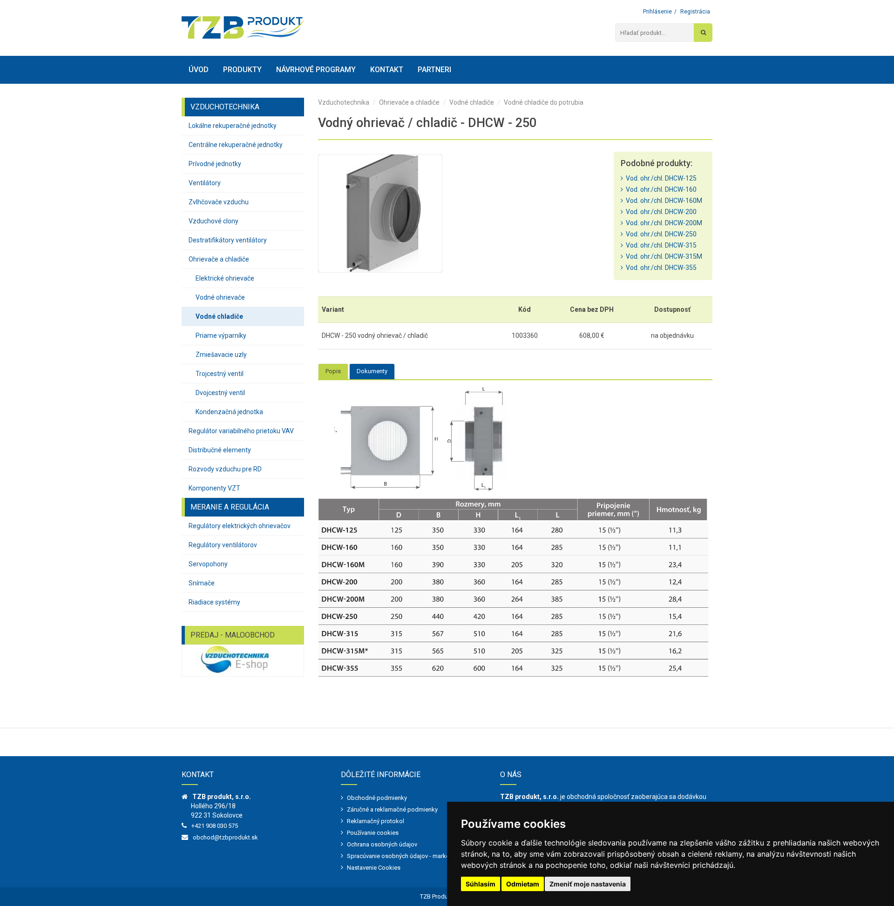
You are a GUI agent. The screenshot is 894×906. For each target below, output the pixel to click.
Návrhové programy (316, 69)
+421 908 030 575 (214, 825)
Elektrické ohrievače (225, 278)
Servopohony (208, 564)
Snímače (202, 583)
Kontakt (386, 69)
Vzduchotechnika (343, 102)
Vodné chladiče (219, 316)
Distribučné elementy (220, 450)
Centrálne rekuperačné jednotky (236, 144)
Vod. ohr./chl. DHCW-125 (660, 178)
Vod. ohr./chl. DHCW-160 (660, 189)
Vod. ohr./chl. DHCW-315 (660, 245)
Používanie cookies (373, 832)
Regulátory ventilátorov (223, 545)
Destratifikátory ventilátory (228, 240)
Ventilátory (205, 183)
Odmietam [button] (522, 884)
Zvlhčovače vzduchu (219, 202)
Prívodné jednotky (215, 164)
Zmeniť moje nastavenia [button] (587, 884)
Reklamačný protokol (375, 821)
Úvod (199, 69)
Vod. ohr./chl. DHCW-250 (660, 234)
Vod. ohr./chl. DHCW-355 (660, 267)
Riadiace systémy (214, 602)
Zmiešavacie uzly (221, 354)
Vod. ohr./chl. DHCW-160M (662, 200)
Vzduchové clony (213, 221)
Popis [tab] (333, 371)
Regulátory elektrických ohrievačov (240, 526)
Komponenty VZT (214, 488)
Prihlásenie (657, 11)
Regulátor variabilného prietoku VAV (241, 431)
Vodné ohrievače (220, 297)
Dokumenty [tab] (372, 371)
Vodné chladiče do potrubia (543, 102)
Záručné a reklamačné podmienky (392, 809)
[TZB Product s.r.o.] (243, 27)
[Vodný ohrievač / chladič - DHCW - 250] (380, 213)
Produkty (242, 69)
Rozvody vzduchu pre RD (225, 469)
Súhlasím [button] (480, 884)
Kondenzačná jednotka (229, 412)
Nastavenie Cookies (373, 867)
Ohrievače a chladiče (219, 259)
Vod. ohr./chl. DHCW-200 (660, 211)
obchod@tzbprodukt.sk (225, 837)
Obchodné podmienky (377, 797)
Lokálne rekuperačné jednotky (233, 125)
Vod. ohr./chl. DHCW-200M (662, 223)
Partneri (434, 69)
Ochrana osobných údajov (382, 844)
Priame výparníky (221, 335)
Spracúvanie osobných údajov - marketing (403, 855)
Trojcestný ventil (220, 373)
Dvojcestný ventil (220, 392)
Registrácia (695, 11)
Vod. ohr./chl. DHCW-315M (662, 256)
